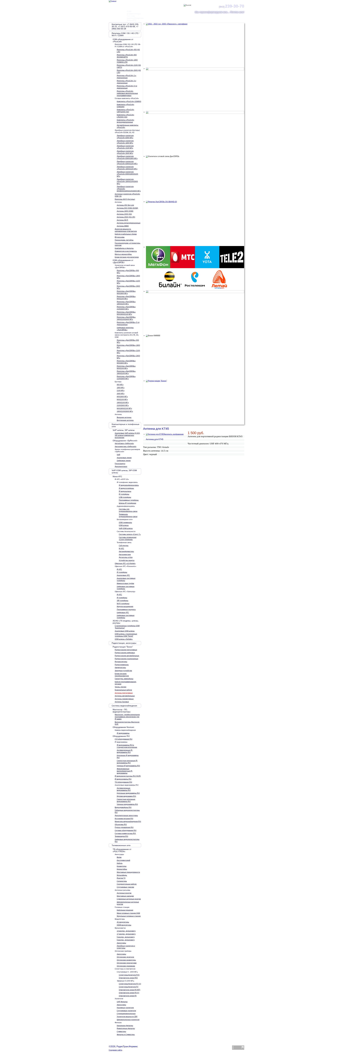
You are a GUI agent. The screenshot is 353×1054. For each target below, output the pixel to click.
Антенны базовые (122, 702)
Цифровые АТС (123, 613)
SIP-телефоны (122, 601)
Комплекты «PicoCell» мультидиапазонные (125, 121)
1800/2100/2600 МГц (125, 411)
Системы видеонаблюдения (124, 706)
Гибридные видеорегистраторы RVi (127, 811)
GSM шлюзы (124, 525)
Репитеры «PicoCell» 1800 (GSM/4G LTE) (127, 61)
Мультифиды (122, 875)
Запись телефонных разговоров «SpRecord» (127, 450)
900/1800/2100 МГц (124, 408)
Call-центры (123, 546)
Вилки (119, 857)
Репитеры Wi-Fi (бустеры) (125, 199)
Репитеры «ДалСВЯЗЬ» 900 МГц (128, 272)
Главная (114, 16)
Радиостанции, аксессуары (124, 643)
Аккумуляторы (120, 668)
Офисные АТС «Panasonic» (125, 566)
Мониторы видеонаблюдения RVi (128, 821)
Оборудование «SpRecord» (125, 440)
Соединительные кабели (127, 884)
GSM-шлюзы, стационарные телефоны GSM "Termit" (126, 635)
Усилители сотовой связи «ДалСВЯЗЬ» (125, 266)
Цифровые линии (124, 461)
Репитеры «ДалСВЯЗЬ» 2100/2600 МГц (126, 308)
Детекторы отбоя (126, 557)
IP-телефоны (124, 494)
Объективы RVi (121, 824)
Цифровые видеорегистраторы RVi (127, 840)
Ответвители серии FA (128, 996)
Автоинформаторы (126, 551)
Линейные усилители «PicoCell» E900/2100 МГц (127, 163)
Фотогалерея (226, 16)
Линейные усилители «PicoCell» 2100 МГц (125, 147)
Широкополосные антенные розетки (128, 903)
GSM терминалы (125, 522)
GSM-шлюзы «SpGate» (124, 639)
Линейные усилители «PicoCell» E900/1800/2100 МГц (127, 174)
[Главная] (112, 1)
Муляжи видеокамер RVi (126, 796)
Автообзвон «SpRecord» (124, 443)
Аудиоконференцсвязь (126, 506)
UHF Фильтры (122, 1002)
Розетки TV (121, 878)
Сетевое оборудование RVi (125, 830)
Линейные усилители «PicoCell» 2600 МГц (125, 152)
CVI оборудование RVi (123, 739)
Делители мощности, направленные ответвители (126, 230)
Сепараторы (122, 881)
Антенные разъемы (122, 890)
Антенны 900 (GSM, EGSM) (127, 208)
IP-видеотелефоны (126, 488)
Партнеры (176, 16)
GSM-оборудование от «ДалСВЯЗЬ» (123, 261)
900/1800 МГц (122, 397)
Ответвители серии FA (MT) (129, 990)
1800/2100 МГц (123, 403)
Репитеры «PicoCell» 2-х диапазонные (126, 77)
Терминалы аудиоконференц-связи (128, 515)
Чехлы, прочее (120, 687)
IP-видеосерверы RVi (123, 779)
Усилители (119, 999)
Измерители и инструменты (126, 251)
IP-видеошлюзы (125, 491)
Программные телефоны (129, 500)
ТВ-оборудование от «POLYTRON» (122, 850)
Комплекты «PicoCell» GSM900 (129, 101)
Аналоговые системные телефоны (126, 579)
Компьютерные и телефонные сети (125, 425)
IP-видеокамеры (123, 733)
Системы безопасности (126, 531)
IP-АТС (121, 549)
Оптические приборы (123, 951)
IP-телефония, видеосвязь (127, 482)
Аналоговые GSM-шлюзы (125, 631)
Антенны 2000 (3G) (124, 214)
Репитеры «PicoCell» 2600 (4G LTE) (129, 71)
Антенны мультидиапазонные (128, 223)
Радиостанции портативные (126, 650)
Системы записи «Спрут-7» (130, 534)
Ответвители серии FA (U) (129, 993)
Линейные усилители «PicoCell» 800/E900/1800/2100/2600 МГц (129, 189)
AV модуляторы (123, 922)
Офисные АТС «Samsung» (125, 592)
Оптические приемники (126, 966)
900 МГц (120, 385)
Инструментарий (123, 860)
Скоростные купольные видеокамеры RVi (126, 800)
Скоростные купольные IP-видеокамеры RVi (127, 762)
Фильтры (118, 1023)
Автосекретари (125, 554)
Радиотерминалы (122, 665)
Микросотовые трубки (125, 583)
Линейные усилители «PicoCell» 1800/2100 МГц (127, 168)
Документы (164, 16)
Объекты (213, 16)
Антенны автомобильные (125, 696)
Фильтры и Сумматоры (126, 1035)
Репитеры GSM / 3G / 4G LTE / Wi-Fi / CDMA (125, 34)
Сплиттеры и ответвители (125, 969)
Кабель (119, 863)
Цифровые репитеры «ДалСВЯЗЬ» (125, 329)
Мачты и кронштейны (123, 254)
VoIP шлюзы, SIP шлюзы (124, 430)
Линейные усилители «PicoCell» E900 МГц (125, 137)
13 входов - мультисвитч (126, 931)
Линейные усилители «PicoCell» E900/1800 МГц (127, 157)
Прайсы (188, 16)
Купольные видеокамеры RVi (128, 793)
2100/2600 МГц (123, 405)
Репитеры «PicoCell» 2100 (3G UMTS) (129, 66)
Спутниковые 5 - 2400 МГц (127, 972)
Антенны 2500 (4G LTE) (126, 217)
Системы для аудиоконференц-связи (128, 510)
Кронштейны (122, 869)
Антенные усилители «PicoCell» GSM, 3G (127, 195)
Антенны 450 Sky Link (125, 205)
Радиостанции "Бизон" (123, 647)
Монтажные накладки (125, 896)
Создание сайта (115, 1050)
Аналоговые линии (124, 458)
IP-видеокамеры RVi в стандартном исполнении (127, 746)
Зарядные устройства (123, 671)
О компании (127, 16)
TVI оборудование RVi (123, 782)
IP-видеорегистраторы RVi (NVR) (128, 776)
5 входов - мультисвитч (126, 937)
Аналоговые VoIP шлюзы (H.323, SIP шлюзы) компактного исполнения (127, 435)
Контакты (140, 16)
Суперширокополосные (126, 1014)
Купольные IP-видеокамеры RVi (128, 756)
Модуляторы (120, 919)
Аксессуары (121, 943)
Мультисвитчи (120, 928)
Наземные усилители (125, 1008)
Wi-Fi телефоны (123, 604)
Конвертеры (121, 866)
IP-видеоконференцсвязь (129, 485)
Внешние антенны (124, 417)
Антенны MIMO (123, 226)
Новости (151, 16)
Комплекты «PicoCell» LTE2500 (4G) (125, 116)
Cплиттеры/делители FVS (129, 975)
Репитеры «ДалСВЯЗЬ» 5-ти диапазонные (128, 323)
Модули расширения (125, 606)
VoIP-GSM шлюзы (126, 528)
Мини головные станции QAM (128, 913)
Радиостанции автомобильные (127, 656)
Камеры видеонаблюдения (125, 730)
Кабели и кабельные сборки (126, 234)
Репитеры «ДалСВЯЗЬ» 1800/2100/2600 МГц (126, 318)
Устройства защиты (126, 560)
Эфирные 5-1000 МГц (125, 981)
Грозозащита (120, 464)
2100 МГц (120, 391)
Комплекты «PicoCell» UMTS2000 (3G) (125, 111)
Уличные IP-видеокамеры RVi (128, 766)
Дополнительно (121, 466)
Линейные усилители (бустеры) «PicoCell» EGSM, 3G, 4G (127, 131)
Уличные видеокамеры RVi (127, 804)
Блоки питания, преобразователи (122, 675)
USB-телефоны (125, 497)
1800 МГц (120, 388)
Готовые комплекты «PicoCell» (127, 98)
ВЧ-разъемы (120, 237)
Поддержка (200, 16)
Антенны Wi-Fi (122, 220)
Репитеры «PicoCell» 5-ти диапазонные (127, 87)
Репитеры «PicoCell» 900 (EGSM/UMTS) (127, 56)
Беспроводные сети (125, 519)
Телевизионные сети (121, 845)
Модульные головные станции (129, 916)
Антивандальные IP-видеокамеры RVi (125, 751)
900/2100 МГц (122, 399)
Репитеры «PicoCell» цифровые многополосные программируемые (127, 93)
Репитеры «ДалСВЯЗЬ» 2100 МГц (128, 282)
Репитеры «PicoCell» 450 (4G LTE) (128, 51)
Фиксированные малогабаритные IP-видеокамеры (125, 771)
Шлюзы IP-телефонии (127, 503)
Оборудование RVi (121, 736)
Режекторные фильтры (126, 1028)
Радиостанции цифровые (125, 653)
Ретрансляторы (121, 662)
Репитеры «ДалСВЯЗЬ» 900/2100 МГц (126, 298)
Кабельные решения (125, 910)
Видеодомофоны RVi (123, 807)
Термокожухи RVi (121, 836)
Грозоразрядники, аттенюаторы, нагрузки (128, 244)
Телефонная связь (124, 542)
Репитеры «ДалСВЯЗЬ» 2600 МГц (128, 287)
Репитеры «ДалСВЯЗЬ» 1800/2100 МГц (126, 303)
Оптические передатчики (127, 963)
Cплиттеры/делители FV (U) (130, 984)
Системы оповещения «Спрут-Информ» (127, 538)
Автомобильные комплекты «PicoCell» (127, 126)
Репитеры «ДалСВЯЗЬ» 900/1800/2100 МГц (126, 313)
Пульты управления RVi (124, 827)
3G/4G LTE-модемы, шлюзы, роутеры (126, 622)
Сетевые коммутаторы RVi (125, 833)
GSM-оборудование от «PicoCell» (123, 40)
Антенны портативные (124, 693)
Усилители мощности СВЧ (127, 1017)
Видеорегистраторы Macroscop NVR (127, 723)
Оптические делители (125, 957)
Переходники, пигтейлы (124, 240)
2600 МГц (120, 394)
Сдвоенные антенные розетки (129, 899)
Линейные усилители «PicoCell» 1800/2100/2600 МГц (127, 181)
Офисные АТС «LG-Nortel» (125, 563)
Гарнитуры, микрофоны (124, 679)
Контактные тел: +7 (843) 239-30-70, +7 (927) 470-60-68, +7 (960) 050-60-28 (125, 26)
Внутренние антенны (125, 420)
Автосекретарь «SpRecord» (125, 446)
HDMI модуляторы (124, 925)
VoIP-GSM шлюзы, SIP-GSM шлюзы (124, 471)
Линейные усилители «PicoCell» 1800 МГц (125, 142)
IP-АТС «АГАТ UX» (122, 479)
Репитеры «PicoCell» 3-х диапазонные (126, 82)
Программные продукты (126, 610)
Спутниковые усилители (126, 1011)
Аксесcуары (119, 854)
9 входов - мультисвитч (126, 940)
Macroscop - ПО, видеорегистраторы (121, 710)
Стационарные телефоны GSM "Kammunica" (127, 627)
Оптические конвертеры (126, 960)
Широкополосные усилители (128, 1020)
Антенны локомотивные (124, 699)
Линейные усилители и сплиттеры (126, 947)
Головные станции (122, 907)
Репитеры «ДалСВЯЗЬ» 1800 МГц (128, 277)
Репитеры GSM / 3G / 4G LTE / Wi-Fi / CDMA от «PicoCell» (128, 45)
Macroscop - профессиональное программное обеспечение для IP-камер (127, 717)
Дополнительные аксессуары (126, 816)
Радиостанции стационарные (126, 659)
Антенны (118, 202)
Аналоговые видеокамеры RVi (126, 785)
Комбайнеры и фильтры (124, 248)
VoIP (118, 455)
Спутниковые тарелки (125, 887)
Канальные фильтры (125, 1026)
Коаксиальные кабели (123, 690)
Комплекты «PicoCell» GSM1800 (125, 106)
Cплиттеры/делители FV (128, 987)
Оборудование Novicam (123, 727)
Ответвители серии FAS (128, 978)
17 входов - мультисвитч (126, 934)
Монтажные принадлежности (128, 872)
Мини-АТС (117, 476)
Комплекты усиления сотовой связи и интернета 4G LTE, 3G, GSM (127, 335)
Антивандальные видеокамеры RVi (124, 789)
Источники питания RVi (124, 819)
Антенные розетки (124, 893)
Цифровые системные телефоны (125, 588)
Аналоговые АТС (123, 575)
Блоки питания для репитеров (127, 257)
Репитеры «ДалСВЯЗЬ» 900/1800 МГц (126, 292)
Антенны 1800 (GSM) (125, 211)
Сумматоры (121, 1031)
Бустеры (118, 382)
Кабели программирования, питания (126, 683)
